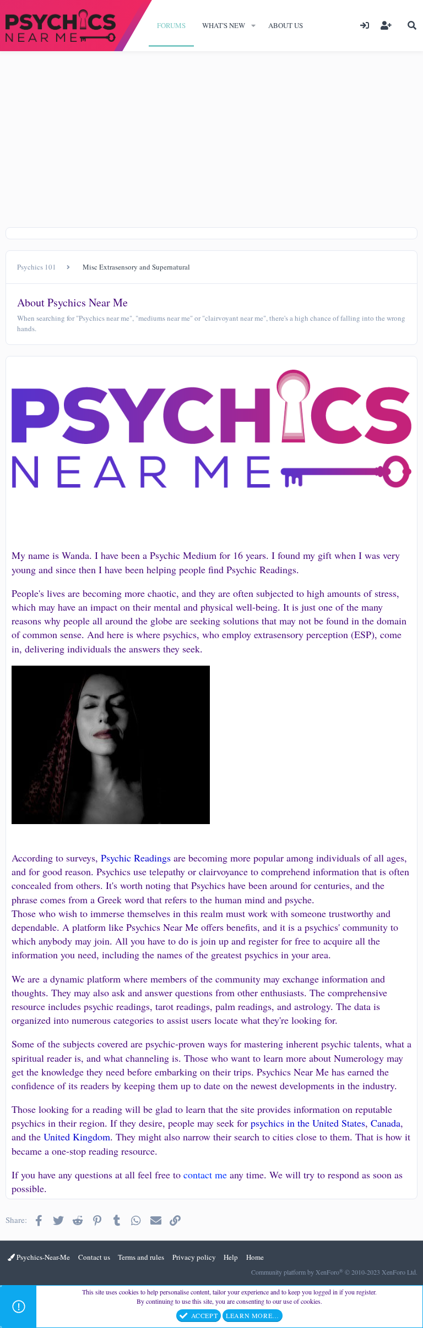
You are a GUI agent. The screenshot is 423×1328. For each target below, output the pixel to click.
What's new (223, 25)
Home (255, 1257)
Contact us (94, 1257)
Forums (171, 25)
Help (231, 1257)
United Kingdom (77, 1136)
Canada (385, 1122)
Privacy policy (194, 1257)
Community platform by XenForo (334, 1271)
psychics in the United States (308, 1122)
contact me (205, 1174)
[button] (253, 25)
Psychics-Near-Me (42, 1257)
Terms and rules (141, 1257)
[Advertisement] (211, 134)
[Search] (412, 25)
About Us (285, 25)
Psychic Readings (136, 857)
